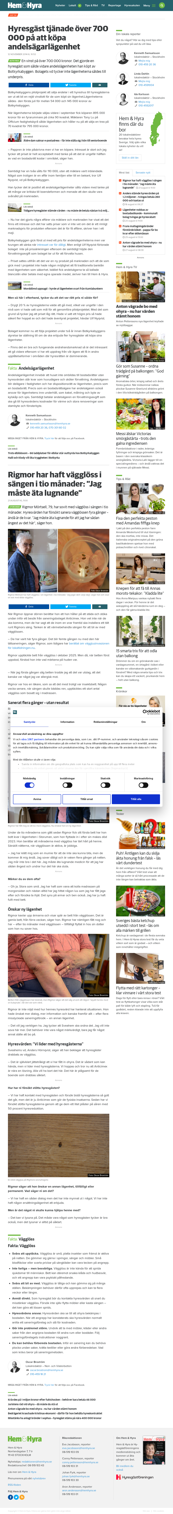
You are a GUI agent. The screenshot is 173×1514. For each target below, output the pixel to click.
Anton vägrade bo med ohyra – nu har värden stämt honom (42, 1409)
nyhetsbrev (39, 1478)
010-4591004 (146, 85)
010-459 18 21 (38, 1374)
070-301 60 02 (57, 427)
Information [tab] (67, 721)
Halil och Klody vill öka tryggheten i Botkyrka (34, 457)
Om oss (146, 1511)
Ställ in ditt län (130, 157)
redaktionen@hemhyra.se (37, 1461)
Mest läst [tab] (124, 172)
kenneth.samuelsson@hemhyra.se (50, 423)
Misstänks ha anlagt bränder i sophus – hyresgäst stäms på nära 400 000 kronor (55, 1418)
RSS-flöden (14, 1485)
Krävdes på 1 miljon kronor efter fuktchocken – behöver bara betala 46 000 (52, 1399)
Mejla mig (144, 60)
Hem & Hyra (29, 1472)
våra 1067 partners (33, 739)
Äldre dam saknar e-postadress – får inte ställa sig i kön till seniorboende (65, 140)
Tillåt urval (86, 799)
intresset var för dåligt (51, 245)
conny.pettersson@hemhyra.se (80, 1462)
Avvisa (37, 799)
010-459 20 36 (38, 427)
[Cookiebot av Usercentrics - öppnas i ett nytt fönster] (145, 712)
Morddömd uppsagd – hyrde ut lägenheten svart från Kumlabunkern (63, 288)
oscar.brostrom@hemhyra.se (46, 1370)
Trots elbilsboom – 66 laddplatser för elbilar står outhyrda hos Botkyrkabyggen (53, 453)
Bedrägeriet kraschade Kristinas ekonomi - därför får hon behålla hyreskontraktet (55, 1413)
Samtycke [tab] (29, 721)
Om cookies (158, 1511)
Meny (146, 5)
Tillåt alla (136, 799)
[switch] (67, 785)
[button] (75, 5)
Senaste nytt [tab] (143, 172)
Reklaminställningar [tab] (105, 721)
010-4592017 (146, 105)
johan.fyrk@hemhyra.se (76, 1476)
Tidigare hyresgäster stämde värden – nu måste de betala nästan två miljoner (68, 210)
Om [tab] (143, 721)
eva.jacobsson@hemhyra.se (78, 1448)
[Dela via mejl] (99, 85)
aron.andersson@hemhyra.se (79, 1490)
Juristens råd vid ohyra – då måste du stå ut (33, 1404)
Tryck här (49, 438)
